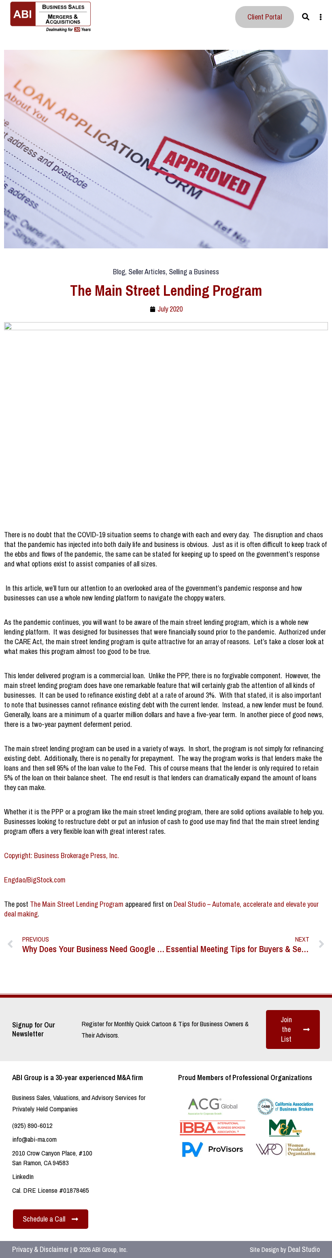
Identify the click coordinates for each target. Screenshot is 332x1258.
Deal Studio (304, 1249)
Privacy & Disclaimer (40, 1249)
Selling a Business (194, 272)
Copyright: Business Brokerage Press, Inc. (61, 855)
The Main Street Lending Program (76, 904)
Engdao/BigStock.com (35, 880)
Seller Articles (147, 272)
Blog (119, 272)
